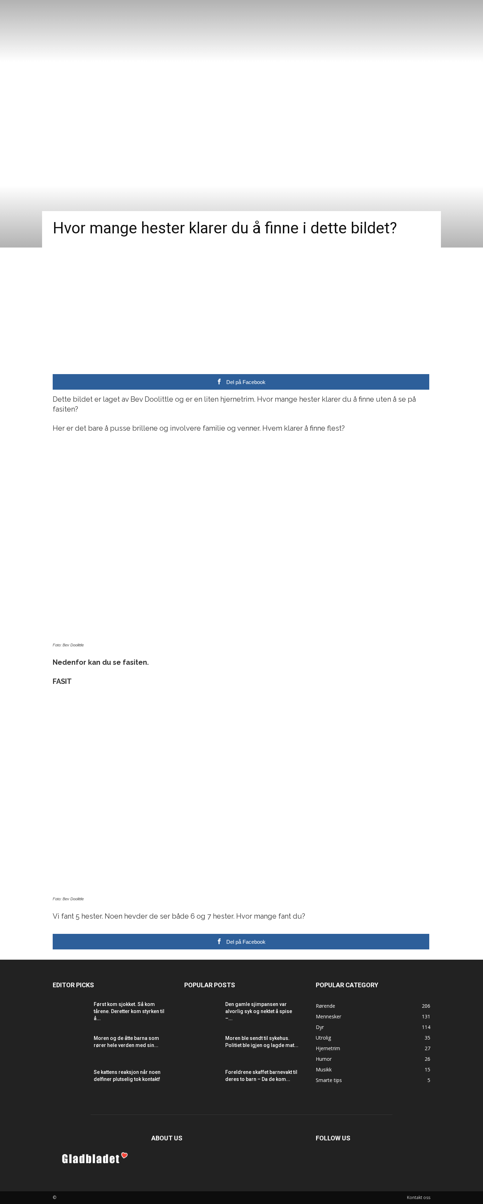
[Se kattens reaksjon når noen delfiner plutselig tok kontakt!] (70, 1081)
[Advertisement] (241, 300)
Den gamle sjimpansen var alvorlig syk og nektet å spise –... (258, 1011)
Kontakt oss (418, 1197)
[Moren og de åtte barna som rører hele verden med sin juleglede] (70, 1047)
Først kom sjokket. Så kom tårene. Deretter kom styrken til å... (129, 1011)
